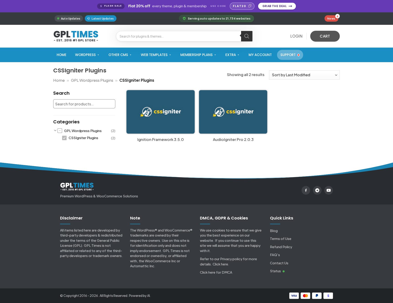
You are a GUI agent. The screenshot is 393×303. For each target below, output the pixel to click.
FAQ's (275, 254)
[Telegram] (317, 190)
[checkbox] (86, 130)
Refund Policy (281, 246)
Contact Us (279, 263)
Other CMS (118, 54)
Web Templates (154, 54)
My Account (260, 54)
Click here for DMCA (216, 272)
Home (61, 54)
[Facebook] (306, 190)
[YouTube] (328, 190)
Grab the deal (274, 6)
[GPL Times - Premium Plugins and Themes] (76, 36)
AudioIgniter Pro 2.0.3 (233, 139)
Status (276, 271)
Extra (230, 54)
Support (288, 54)
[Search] (246, 36)
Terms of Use (280, 238)
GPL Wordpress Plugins (92, 80)
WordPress (85, 54)
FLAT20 (239, 6)
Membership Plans (196, 54)
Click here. (221, 264)
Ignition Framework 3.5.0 (160, 139)
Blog (274, 230)
